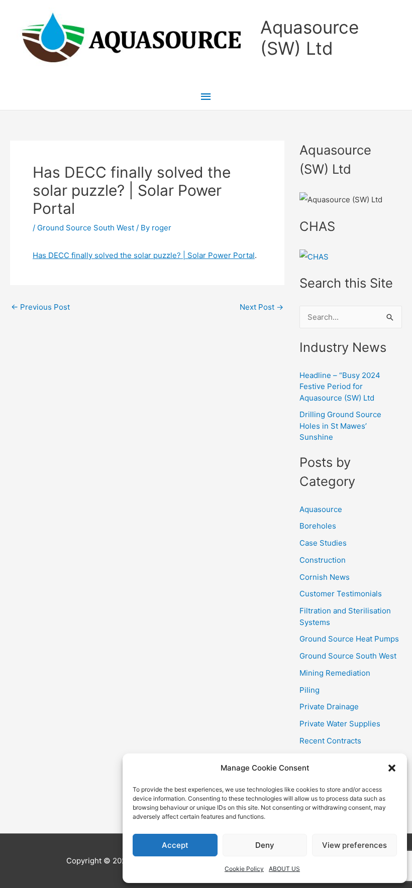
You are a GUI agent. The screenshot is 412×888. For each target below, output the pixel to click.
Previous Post (40, 307)
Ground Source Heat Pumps (349, 639)
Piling (309, 690)
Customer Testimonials (340, 593)
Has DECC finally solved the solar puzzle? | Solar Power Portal (144, 255)
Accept (175, 845)
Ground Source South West (85, 227)
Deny (264, 845)
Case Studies (323, 543)
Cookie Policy (244, 868)
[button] (392, 768)
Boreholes (317, 526)
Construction (322, 560)
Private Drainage (329, 706)
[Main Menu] (206, 96)
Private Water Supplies (339, 723)
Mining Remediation (334, 673)
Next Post (261, 307)
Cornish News (324, 577)
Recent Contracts (330, 740)
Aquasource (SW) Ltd (309, 38)
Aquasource (320, 509)
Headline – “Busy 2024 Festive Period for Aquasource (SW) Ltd (339, 386)
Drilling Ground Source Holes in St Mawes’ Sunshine (340, 426)
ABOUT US (284, 868)
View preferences (354, 845)
